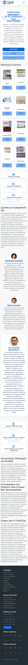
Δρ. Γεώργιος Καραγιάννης (14, 348)
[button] (13, 58)
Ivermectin (21, 109)
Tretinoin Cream (7, 108)
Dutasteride (21, 161)
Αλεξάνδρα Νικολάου (14, 261)
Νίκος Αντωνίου (14, 305)
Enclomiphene (7, 135)
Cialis (7, 83)
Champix (21, 82)
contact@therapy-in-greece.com (12, 616)
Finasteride (20, 133)
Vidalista (7, 159)
